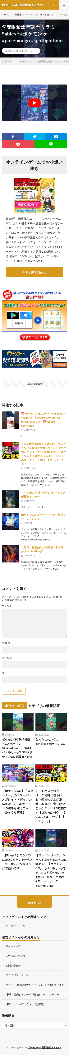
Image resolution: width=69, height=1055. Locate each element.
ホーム (5, 14)
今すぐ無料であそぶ (34, 272)
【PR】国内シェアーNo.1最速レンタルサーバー (32, 994)
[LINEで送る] (50, 144)
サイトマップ (13, 946)
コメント (7, 606)
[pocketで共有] (18, 144)
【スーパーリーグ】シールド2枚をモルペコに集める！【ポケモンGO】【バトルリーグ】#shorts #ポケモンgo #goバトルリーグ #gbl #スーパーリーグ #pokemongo (51, 870)
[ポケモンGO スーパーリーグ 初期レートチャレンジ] (10, 521)
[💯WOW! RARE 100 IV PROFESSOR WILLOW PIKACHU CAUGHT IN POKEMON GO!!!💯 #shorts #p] (10, 420)
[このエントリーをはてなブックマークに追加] (56, 136)
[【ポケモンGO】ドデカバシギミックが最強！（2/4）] (10, 499)
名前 (6, 642)
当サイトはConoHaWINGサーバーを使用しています (35, 984)
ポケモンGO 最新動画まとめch (44, 1047)
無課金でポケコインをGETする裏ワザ (34, 14)
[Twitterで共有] (34, 136)
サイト (5, 673)
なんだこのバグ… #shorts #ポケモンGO (50, 741)
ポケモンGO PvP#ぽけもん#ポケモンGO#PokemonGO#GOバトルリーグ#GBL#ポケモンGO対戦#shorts (17, 748)
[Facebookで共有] (13, 136)
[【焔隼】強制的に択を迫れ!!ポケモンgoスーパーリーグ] (10, 553)
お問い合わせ (13, 965)
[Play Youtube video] (34, 103)
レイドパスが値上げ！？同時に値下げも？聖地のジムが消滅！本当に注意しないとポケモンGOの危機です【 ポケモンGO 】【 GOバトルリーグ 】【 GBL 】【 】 (51, 806)
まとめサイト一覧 (16, 925)
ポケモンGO (30, 51)
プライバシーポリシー (18, 975)
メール (7, 658)
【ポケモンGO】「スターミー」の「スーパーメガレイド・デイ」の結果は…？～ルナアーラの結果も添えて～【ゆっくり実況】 (17, 801)
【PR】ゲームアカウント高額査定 (25, 1004)
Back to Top (34, 902)
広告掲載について (16, 955)
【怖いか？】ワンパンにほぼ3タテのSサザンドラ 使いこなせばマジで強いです (17, 861)
